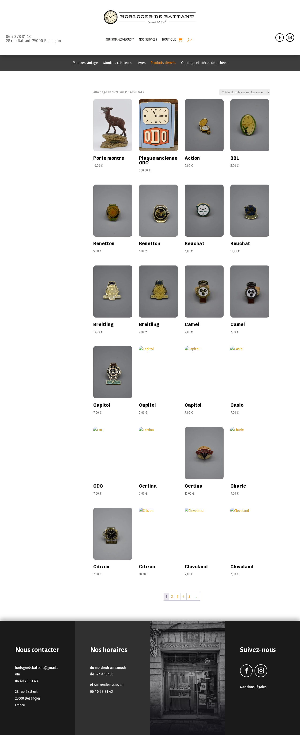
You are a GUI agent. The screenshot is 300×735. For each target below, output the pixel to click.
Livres (141, 63)
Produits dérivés (163, 63)
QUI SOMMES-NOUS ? (120, 40)
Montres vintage (85, 63)
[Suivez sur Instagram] (290, 37)
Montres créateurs (117, 63)
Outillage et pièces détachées (204, 63)
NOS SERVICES (148, 40)
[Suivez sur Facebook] (279, 37)
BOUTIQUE (169, 40)
